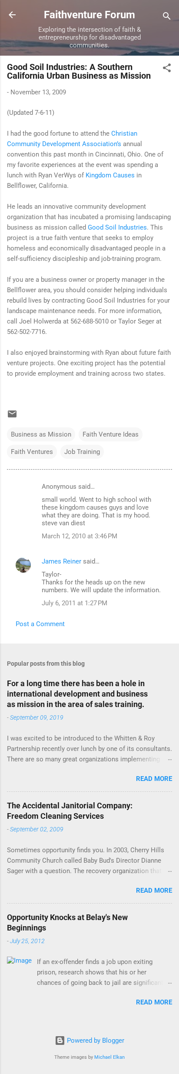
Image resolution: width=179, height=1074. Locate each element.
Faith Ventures (32, 452)
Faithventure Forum (89, 15)
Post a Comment (40, 624)
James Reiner (61, 561)
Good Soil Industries (117, 227)
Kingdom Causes (110, 175)
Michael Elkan (109, 1057)
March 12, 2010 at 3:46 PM (79, 536)
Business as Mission (41, 434)
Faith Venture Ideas (111, 434)
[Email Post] (12, 417)
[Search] (167, 17)
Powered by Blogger (94, 1040)
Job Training (82, 452)
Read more (154, 779)
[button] (167, 69)
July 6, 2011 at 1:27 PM (74, 603)
